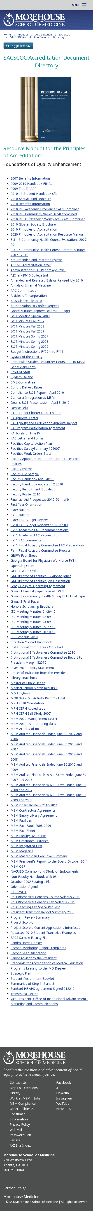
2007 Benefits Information (30, 178)
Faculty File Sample (25, 474)
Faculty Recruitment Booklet (32, 489)
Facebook (63, 1082)
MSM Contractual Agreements (33, 810)
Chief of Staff (20, 372)
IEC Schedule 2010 (24, 637)
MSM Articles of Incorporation (33, 728)
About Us (23, 34)
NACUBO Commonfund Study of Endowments (45, 871)
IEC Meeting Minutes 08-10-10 (33, 632)
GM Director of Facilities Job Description (40, 581)
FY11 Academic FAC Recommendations (40, 530)
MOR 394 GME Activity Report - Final (38, 698)
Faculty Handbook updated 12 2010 (37, 484)
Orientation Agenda (25, 886)
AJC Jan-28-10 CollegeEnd (29, 275)
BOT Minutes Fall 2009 (27, 331)
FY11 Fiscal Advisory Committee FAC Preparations (48, 545)
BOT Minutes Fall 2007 (27, 321)
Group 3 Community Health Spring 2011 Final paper (48, 596)
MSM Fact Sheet (23, 830)
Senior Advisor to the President (34, 958)
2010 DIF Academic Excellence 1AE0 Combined (45, 209)
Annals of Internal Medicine (31, 285)
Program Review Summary (30, 917)
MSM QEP (18, 866)
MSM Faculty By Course (28, 836)
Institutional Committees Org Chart (37, 647)
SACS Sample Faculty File (29, 937)
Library (15, 1093)
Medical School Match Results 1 (34, 688)
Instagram (64, 1098)
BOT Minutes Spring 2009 (29, 346)
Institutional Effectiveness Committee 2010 (43, 652)
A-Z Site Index (20, 1145)
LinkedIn (62, 1093)
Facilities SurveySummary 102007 (35, 448)
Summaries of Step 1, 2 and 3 (32, 983)
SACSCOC (64, 34)
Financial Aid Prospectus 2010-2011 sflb (40, 499)
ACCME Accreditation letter (31, 265)
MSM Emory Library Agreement (34, 815)
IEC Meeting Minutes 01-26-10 (33, 611)
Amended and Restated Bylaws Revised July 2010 (47, 280)
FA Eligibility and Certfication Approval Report (44, 423)
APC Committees (23, 290)
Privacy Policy (20, 1124)
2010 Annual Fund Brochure (31, 199)
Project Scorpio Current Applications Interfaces (45, 927)
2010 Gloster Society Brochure (33, 224)
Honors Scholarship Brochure (32, 606)
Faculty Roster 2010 (25, 494)
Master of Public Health (28, 683)
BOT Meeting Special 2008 (30, 316)
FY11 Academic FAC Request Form (36, 535)
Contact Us (18, 1082)
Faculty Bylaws (22, 469)
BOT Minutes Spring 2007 (29, 336)
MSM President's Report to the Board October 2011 (49, 861)
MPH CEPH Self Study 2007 (31, 713)
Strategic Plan (21, 973)
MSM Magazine (22, 851)
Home (7, 34)
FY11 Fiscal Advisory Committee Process (41, 550)
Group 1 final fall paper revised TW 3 (37, 591)
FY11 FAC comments (26, 540)
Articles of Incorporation (29, 295)
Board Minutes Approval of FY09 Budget (40, 311)
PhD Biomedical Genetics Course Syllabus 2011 (45, 897)
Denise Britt (19, 408)
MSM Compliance (23, 1103)
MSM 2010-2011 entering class (33, 723)
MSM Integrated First (26, 846)
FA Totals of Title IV (25, 433)
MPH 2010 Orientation (27, 703)
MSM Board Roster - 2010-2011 (34, 805)
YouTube (62, 1103)
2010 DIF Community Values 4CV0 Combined (44, 214)
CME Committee (23, 382)
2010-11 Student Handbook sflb (34, 193)
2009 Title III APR (24, 188)
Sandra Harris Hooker (26, 943)
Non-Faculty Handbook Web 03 (34, 876)
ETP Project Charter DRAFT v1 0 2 (36, 413)
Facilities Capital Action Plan (31, 443)
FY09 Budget (20, 510)
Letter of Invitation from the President (39, 672)
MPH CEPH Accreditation (29, 708)
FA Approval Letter (24, 418)
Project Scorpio (22, 922)
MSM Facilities (21, 820)
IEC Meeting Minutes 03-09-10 (33, 621)
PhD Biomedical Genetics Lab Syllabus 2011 (43, 902)
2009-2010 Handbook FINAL (31, 183)
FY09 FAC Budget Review (29, 520)
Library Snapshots (24, 677)
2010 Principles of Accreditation (34, 229)
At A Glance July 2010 (26, 301)
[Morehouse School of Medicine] (34, 19)
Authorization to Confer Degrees (35, 306)
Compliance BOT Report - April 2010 (37, 392)
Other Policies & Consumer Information (22, 1114)
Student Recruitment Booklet (32, 978)
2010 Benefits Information (30, 204)
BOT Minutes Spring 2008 (29, 341)
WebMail (16, 1129)
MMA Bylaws (20, 693)
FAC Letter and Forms (27, 438)
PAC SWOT (19, 892)
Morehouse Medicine (21, 1196)
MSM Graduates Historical (30, 841)
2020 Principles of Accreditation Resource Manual (47, 234)
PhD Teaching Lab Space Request (35, 907)
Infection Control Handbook (31, 642)
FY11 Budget (20, 515)
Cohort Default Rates (26, 387)
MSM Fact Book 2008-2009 (31, 825)
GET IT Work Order (25, 571)
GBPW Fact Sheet (24, 555)
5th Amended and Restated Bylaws (37, 260)
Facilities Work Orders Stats (31, 453)
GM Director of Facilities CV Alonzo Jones (41, 576)
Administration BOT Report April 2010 (38, 270)
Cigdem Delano (22, 377)
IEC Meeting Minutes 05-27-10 (33, 627)
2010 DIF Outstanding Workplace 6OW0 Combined (48, 219)
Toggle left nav (20, 46)
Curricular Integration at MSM (33, 397)
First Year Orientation (26, 504)
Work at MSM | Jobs (25, 1098)
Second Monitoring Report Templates (38, 948)
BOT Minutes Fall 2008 (27, 326)
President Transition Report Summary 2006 (42, 912)
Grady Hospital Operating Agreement (38, 586)
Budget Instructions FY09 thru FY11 (37, 351)
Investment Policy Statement (32, 667)
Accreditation (43, 34)
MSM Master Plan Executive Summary (39, 856)
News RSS (63, 1109)
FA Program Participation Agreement (38, 428)
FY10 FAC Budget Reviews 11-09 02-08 (39, 525)
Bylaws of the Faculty (26, 357)
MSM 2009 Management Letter (34, 718)
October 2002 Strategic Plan (31, 881)
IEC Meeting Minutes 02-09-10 (33, 616)
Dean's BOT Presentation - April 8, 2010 (40, 402)
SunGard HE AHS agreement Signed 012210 (42, 988)
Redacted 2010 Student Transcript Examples (43, 932)
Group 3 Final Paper (25, 601)
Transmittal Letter (24, 994)
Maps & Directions (24, 1088)
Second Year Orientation (28, 953)
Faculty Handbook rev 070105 (32, 479)
